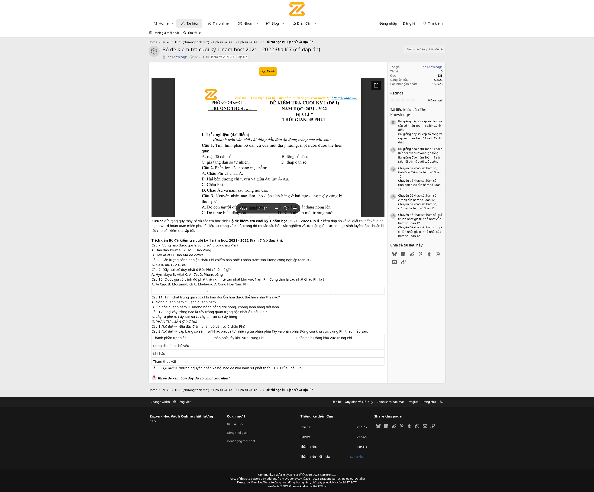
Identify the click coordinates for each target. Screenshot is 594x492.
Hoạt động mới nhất (241, 441)
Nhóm (248, 23)
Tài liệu (192, 23)
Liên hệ (337, 402)
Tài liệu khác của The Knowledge (408, 112)
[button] (172, 23)
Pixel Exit (257, 482)
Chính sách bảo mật (390, 402)
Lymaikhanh (358, 456)
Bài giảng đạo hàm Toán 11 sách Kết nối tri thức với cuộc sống (420, 151)
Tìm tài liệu (195, 33)
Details (359, 479)
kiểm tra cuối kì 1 (222, 57)
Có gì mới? (236, 416)
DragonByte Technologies (336, 479)
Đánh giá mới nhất (166, 33)
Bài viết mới (235, 424)
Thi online (221, 23)
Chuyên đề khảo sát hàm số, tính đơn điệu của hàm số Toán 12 (419, 172)
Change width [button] (160, 402)
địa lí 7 (242, 57)
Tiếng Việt (183, 402)
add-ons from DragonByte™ (284, 479)
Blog (275, 23)
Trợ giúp (413, 402)
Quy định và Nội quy (359, 402)
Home (163, 23)
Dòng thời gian (237, 432)
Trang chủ (429, 402)
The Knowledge (176, 57)
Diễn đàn (304, 23)
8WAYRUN (319, 486)
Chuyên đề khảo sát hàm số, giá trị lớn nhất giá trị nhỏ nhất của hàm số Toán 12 (420, 219)
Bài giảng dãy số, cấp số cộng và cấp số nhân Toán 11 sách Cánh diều (420, 125)
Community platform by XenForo (297, 475)
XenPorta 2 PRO (278, 486)
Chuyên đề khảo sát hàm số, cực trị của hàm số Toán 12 (417, 197)
